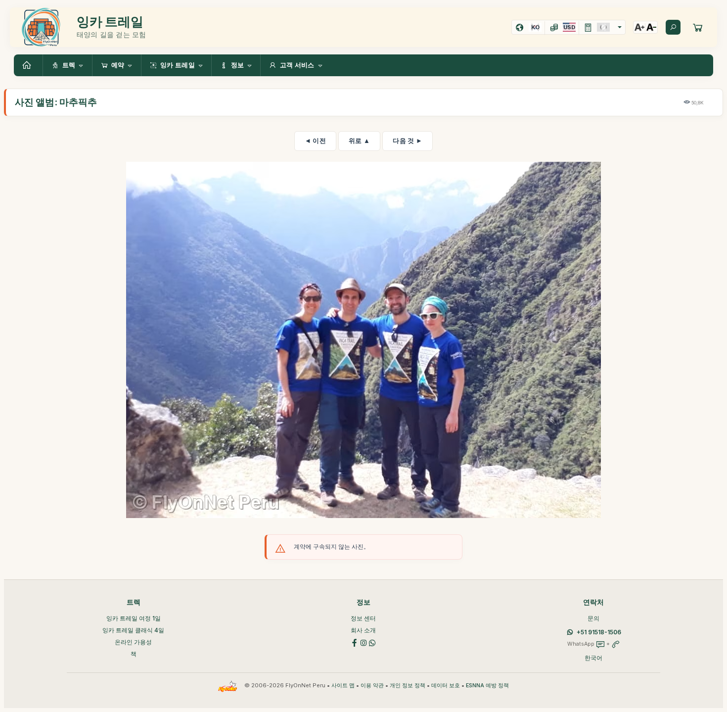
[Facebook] (354, 642)
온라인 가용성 (133, 642)
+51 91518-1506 (599, 632)
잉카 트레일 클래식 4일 (133, 630)
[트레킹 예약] (697, 27)
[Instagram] (363, 642)
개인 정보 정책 (407, 685)
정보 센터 (363, 618)
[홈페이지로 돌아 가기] (28, 65)
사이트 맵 (343, 685)
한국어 (593, 658)
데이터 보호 (445, 685)
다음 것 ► (407, 140)
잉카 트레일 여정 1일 (133, 618)
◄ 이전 (315, 140)
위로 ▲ (359, 140)
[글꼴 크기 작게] (651, 27)
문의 (593, 618)
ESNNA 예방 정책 (487, 685)
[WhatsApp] (372, 642)
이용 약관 (372, 685)
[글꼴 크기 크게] (639, 27)
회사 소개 (363, 630)
